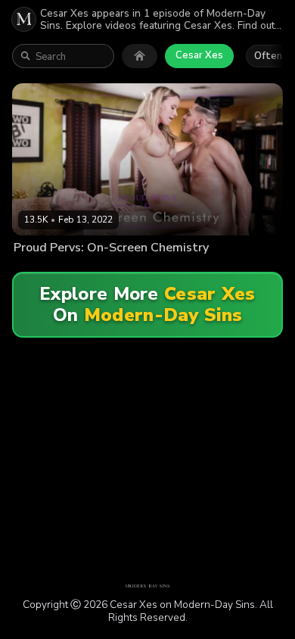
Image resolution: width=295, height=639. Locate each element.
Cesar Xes (199, 55)
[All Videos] (139, 56)
